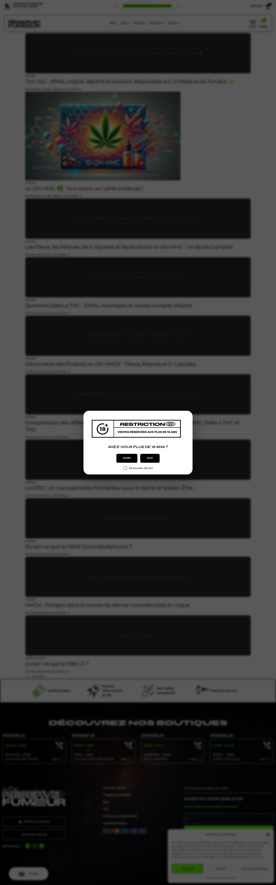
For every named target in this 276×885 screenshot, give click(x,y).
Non (127, 458)
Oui (150, 458)
